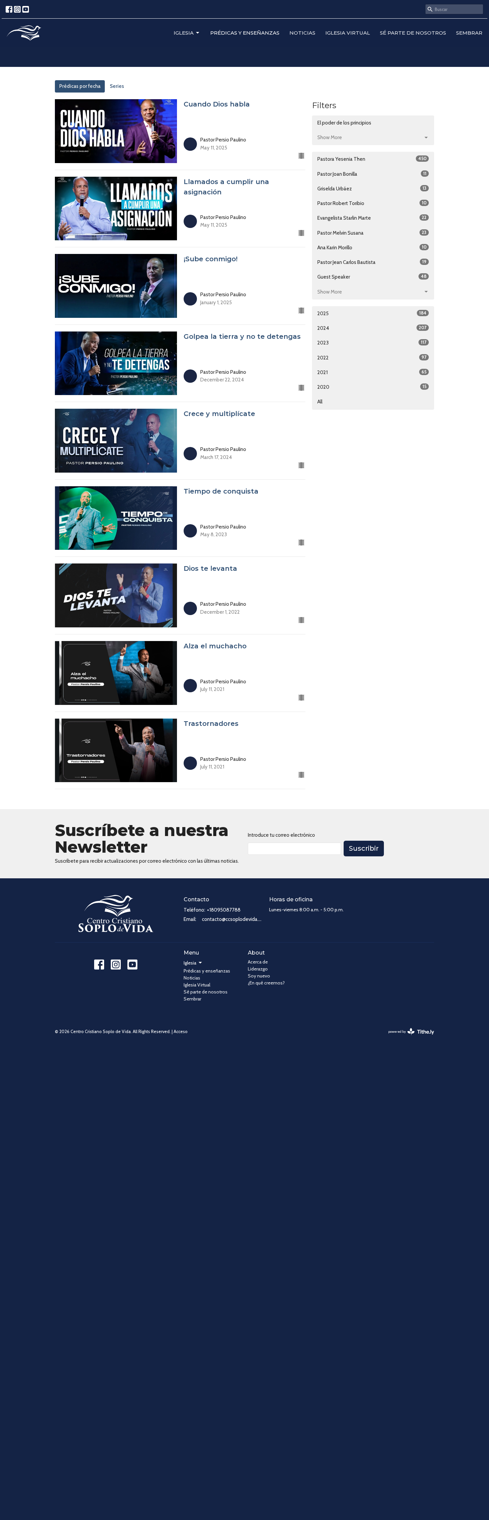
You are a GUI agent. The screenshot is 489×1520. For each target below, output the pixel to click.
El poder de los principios (344, 123)
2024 (371, 328)
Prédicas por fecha (79, 86)
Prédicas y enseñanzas (244, 33)
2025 (371, 313)
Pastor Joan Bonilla (371, 174)
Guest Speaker (371, 277)
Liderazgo (258, 969)
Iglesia (184, 33)
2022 (371, 357)
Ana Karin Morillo (371, 247)
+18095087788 (224, 910)
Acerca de (258, 962)
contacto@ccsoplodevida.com (232, 919)
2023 (371, 342)
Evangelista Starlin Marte (371, 218)
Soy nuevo (259, 976)
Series (117, 86)
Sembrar (469, 33)
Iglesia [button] (190, 963)
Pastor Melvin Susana (371, 233)
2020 (371, 387)
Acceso (181, 1031)
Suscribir (364, 848)
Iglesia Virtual (347, 33)
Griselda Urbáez (371, 188)
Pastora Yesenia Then (371, 159)
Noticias (302, 33)
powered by (408, 1037)
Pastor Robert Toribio (371, 203)
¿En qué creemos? (266, 983)
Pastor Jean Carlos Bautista (371, 262)
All (319, 402)
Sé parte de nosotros (413, 33)
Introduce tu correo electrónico (281, 835)
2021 (371, 372)
